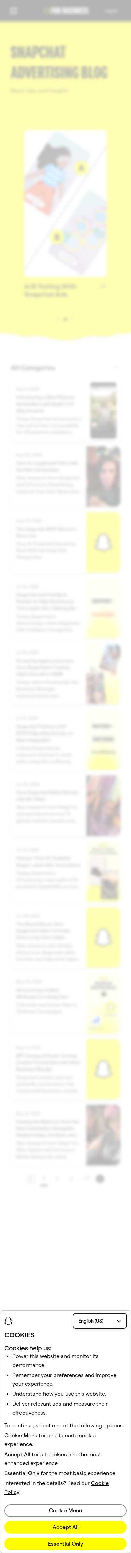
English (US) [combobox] (90, 1321)
